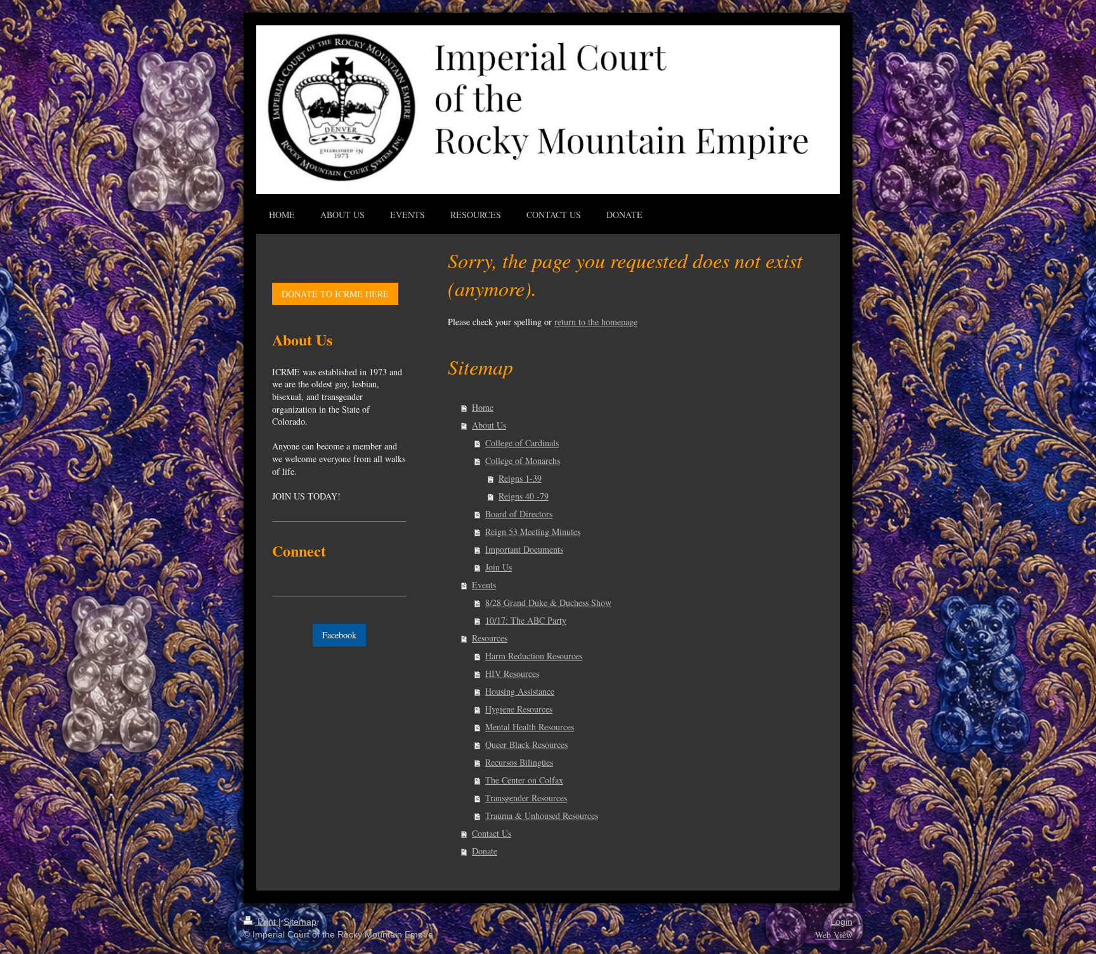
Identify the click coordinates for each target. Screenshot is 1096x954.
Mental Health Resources (529, 727)
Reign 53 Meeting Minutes (532, 531)
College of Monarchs (522, 460)
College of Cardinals (522, 443)
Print (266, 922)
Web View (833, 935)
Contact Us (491, 833)
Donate (484, 851)
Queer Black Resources (526, 744)
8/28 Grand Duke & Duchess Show (548, 602)
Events (484, 585)
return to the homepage (595, 322)
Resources (489, 638)
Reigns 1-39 (520, 478)
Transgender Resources (526, 798)
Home (482, 407)
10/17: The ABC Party (525, 620)
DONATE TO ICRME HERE (335, 294)
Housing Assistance (519, 691)
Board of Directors (518, 514)
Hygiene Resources (518, 709)
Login (841, 922)
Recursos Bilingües (519, 762)
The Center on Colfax (524, 780)
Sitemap (300, 922)
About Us (489, 425)
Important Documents (524, 549)
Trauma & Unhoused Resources (541, 815)
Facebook (339, 635)
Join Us (498, 567)
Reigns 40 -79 (524, 496)
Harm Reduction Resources (533, 656)
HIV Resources (512, 673)
